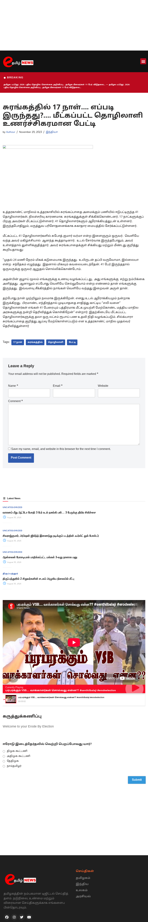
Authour (10, 132)
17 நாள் (17, 342)
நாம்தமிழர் (14, 766)
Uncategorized (12, 507)
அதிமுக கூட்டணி (18, 756)
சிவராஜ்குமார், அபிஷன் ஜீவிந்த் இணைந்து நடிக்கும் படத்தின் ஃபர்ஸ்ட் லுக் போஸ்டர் (51, 535)
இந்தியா (52, 132)
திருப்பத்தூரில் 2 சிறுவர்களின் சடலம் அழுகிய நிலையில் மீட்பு (38, 578)
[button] (143, 61)
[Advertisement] (74, 25)
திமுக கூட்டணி (17, 751)
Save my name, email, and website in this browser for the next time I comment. (61, 449)
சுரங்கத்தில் (35, 342)
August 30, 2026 (14, 517)
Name (13, 386)
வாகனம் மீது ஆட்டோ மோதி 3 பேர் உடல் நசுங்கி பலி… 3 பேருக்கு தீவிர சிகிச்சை (49, 512)
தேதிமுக (13, 761)
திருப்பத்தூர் (10, 573)
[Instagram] (14, 917)
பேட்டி (72, 342)
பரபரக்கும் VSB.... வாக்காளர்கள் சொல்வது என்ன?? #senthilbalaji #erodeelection (60, 690)
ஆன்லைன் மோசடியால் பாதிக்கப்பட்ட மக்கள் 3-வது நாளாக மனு (40, 557)
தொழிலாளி (55, 342)
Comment (15, 401)
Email (58, 386)
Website (103, 386)
